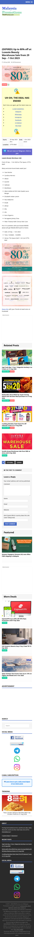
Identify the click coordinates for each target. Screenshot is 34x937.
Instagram (18, 117)
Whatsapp (18, 114)
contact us (23, 907)
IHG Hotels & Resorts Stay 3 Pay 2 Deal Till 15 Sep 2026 (16, 647)
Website (6, 510)
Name (6, 498)
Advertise (14, 836)
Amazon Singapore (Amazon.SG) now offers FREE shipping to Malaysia (16, 555)
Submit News (6, 836)
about (29, 906)
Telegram (18, 111)
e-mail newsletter (18, 109)
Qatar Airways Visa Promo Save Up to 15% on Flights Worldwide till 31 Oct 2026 (17, 674)
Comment (7, 484)
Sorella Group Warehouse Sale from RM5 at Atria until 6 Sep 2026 (16, 452)
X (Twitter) (18, 123)
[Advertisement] (17, 32)
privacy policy (23, 906)
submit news (17, 907)
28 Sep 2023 (6, 62)
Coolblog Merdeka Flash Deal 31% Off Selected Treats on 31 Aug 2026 (14, 424)
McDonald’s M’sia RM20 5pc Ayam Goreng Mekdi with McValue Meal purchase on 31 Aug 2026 (17, 396)
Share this (5, 309)
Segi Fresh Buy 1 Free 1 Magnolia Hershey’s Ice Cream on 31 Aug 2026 (17, 368)
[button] (29, 2)
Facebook (18, 120)
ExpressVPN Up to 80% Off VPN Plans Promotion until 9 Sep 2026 (14, 619)
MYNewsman (17, 62)
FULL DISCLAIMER (18, 929)
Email (5, 504)
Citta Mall (10, 462)
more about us (6, 832)
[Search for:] (17, 725)
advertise (10, 907)
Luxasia (19, 462)
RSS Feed (18, 126)
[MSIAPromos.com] (17, 11)
